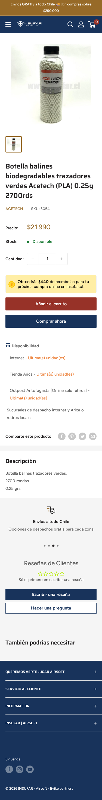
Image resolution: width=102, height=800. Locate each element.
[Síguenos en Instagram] (19, 769)
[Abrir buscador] (70, 24)
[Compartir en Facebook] (62, 436)
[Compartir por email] (93, 436)
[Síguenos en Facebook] (9, 769)
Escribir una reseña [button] (51, 594)
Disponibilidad (25, 346)
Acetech (14, 209)
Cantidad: (14, 258)
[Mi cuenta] (81, 24)
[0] (92, 24)
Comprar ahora (51, 321)
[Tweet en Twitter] (82, 436)
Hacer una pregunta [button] (51, 608)
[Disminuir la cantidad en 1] (33, 259)
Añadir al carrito (51, 303)
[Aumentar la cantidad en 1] (61, 259)
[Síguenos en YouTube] (30, 769)
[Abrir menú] (8, 24)
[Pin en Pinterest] (72, 436)
